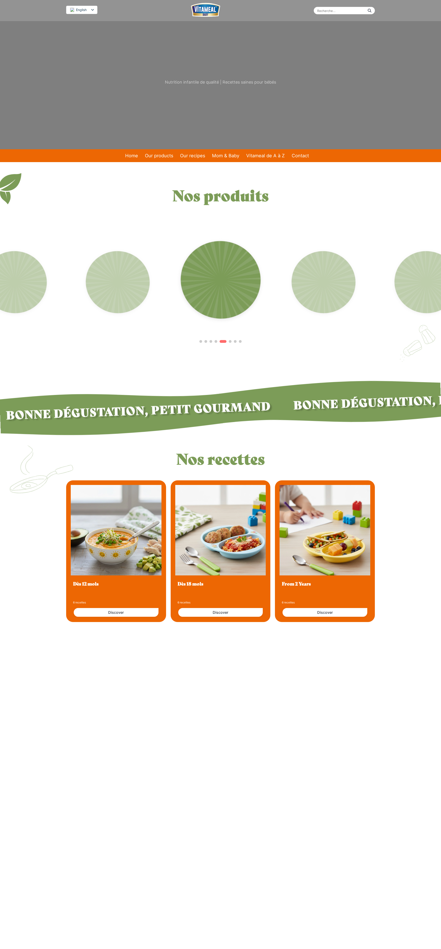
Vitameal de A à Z (265, 155)
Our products (159, 155)
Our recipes (192, 155)
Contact (300, 155)
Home (131, 155)
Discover (116, 612)
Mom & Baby (225, 155)
